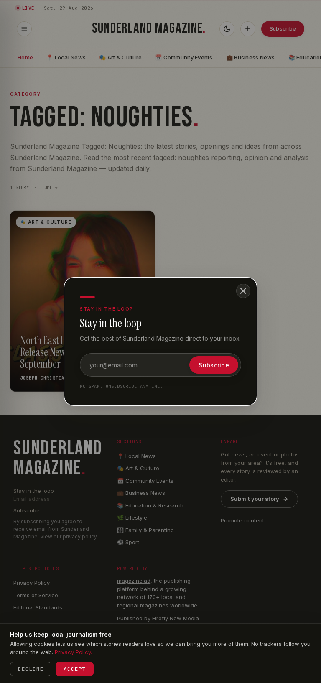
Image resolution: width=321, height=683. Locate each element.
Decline (30, 669)
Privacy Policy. (73, 652)
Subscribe (214, 365)
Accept (75, 669)
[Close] (243, 291)
